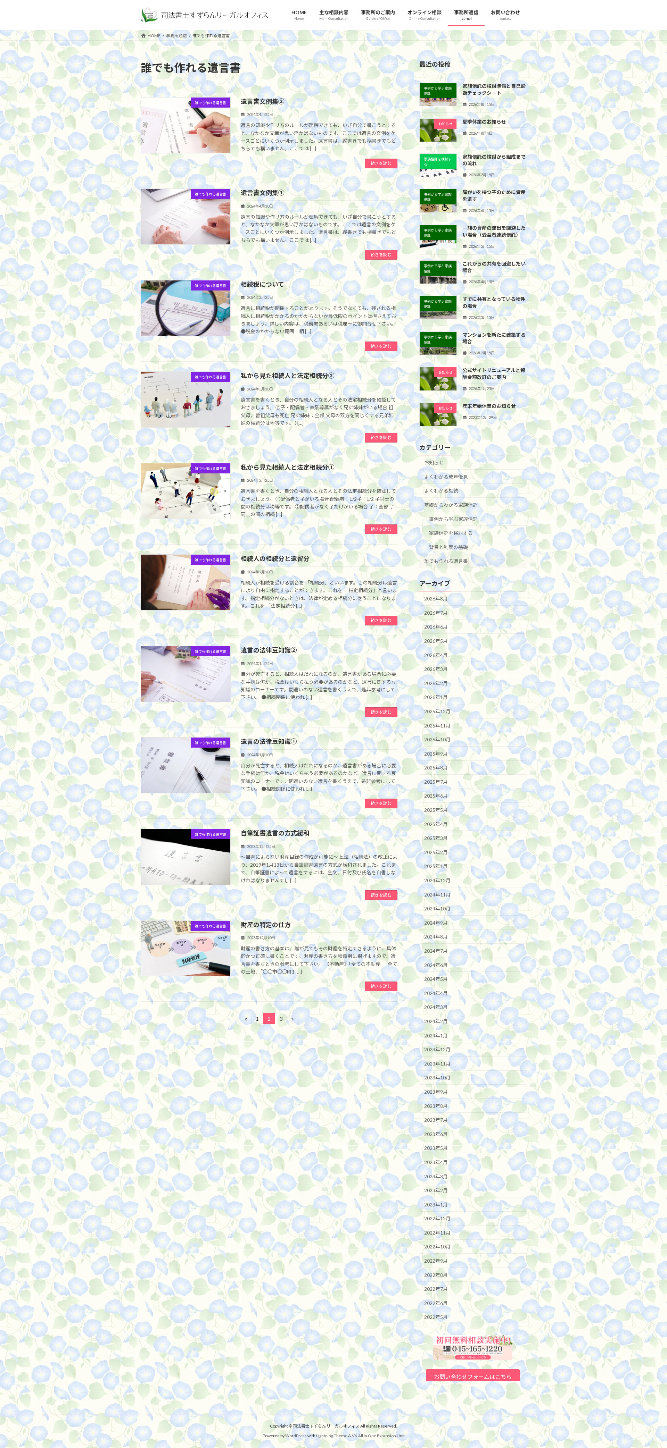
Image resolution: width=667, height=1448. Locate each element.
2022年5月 (436, 1317)
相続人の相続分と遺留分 (275, 558)
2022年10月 (437, 1247)
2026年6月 (436, 627)
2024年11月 (437, 895)
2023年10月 (437, 1078)
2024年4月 (436, 993)
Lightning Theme (331, 1435)
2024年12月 (437, 880)
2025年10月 (437, 739)
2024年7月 (436, 951)
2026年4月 (436, 655)
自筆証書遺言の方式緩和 (275, 833)
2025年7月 (436, 782)
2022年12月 (437, 1218)
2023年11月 (437, 1064)
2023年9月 (436, 1092)
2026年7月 (436, 613)
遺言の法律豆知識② (269, 650)
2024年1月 (436, 1035)
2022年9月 (436, 1261)
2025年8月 (436, 768)
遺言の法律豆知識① (269, 741)
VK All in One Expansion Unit (378, 1435)
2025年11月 (437, 726)
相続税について (262, 284)
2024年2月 (436, 1021)
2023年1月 (436, 1204)
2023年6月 (436, 1134)
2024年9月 (436, 923)
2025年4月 (436, 824)
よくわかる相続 (441, 491)
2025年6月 (436, 796)
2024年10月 (437, 908)
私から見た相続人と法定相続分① (288, 467)
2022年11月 (437, 1233)
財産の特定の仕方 (266, 924)
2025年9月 (436, 754)
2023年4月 (436, 1162)
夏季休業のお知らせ (484, 122)
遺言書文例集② (263, 101)
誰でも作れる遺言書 (446, 561)
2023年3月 (436, 1176)
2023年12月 (437, 1049)
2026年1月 (436, 697)
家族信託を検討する (451, 533)
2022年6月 (436, 1303)
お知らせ (434, 462)
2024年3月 (436, 1007)
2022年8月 (436, 1275)
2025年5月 (436, 810)
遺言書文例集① (263, 192)
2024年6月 (436, 965)
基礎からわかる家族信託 (451, 505)
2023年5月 (436, 1148)
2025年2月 (436, 852)
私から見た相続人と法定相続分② (288, 375)
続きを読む (381, 163)
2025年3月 (436, 838)
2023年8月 (436, 1106)
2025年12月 (437, 711)
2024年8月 (436, 937)
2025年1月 (436, 866)
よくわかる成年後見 (446, 477)
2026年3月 (436, 669)
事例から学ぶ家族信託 (453, 519)
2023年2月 (436, 1190)
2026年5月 (436, 641)
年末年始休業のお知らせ (489, 406)
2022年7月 (436, 1289)
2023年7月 (436, 1120)
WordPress (296, 1435)
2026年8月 (436, 598)
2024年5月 (436, 979)
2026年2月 (436, 683)
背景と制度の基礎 (448, 547)
